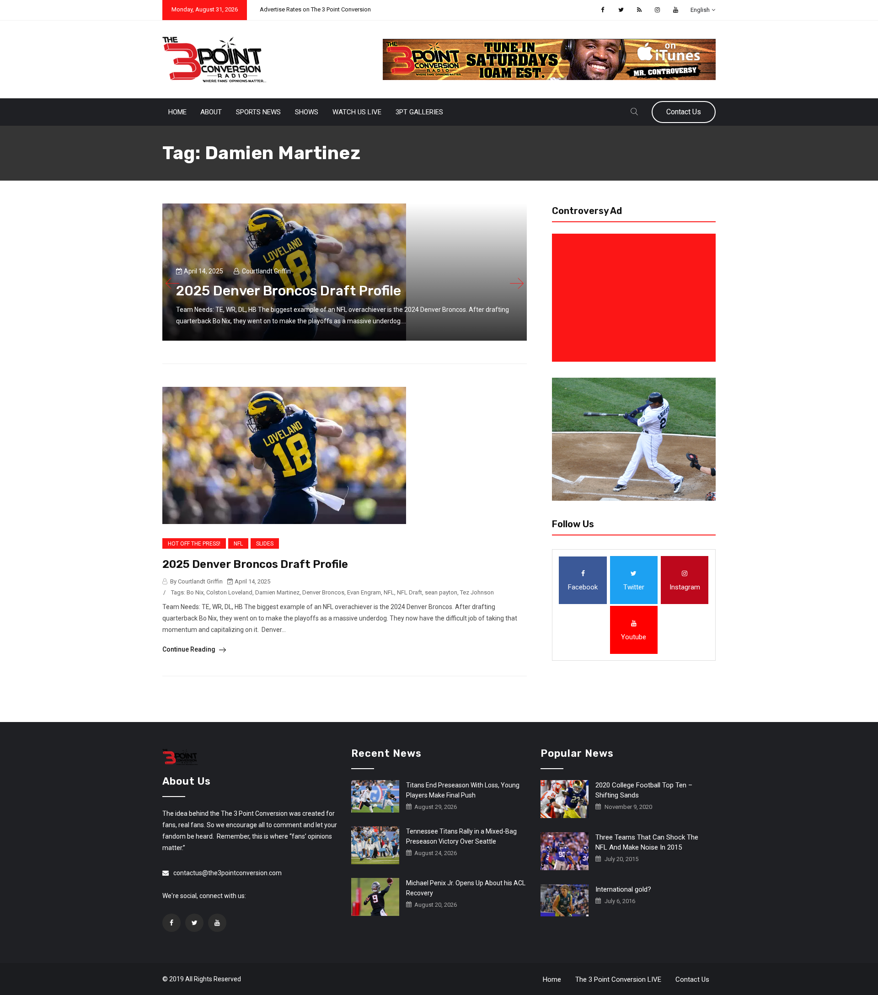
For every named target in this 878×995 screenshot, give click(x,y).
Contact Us (683, 111)
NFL (238, 543)
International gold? (623, 889)
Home (177, 112)
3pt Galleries (419, 112)
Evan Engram (364, 592)
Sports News (258, 112)
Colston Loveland (229, 592)
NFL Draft (409, 592)
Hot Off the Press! (194, 543)
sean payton (441, 592)
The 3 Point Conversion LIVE (618, 979)
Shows (306, 112)
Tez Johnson (477, 592)
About (211, 112)
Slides (264, 543)
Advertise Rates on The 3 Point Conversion (315, 9)
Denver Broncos (323, 592)
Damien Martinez (277, 592)
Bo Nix (195, 592)
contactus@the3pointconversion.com (227, 873)
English (700, 9)
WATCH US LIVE (356, 112)
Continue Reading (189, 649)
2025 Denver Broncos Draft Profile (255, 564)
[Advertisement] (635, 298)
